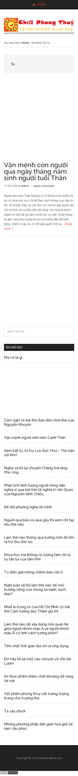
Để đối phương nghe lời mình (28, 507)
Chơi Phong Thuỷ (39, 25)
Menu (42, 4)
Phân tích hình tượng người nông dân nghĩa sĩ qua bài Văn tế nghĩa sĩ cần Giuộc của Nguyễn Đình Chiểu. (38, 489)
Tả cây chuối (14, 711)
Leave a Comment (43, 186)
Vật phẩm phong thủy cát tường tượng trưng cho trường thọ (36, 696)
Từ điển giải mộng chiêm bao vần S (33, 572)
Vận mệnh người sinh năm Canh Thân (34, 437)
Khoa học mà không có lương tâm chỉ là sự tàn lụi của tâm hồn (37, 557)
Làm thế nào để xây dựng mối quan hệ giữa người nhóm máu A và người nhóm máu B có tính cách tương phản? (36, 628)
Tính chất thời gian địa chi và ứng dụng (36, 646)
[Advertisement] (39, 121)
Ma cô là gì (13, 357)
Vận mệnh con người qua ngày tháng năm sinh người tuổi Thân (36, 171)
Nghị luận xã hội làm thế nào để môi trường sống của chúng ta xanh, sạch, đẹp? (35, 589)
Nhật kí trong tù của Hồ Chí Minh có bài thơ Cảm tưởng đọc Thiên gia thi (37, 609)
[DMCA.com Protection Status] (9, 773)
